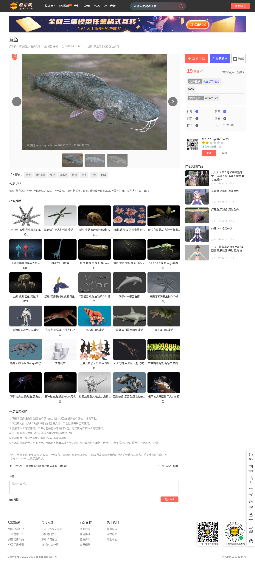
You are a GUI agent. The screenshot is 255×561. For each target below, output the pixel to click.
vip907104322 (220, 139)
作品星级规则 (16, 544)
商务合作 (85, 528)
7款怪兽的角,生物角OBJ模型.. (94, 299)
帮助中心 (112, 539)
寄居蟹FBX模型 (95, 329)
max (103, 174)
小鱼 (93, 174)
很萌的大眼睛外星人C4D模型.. (164, 399)
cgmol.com (42, 556)
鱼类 (84, 174)
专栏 (77, 5)
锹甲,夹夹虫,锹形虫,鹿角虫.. (26, 396)
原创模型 (64, 5)
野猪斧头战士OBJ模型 (26, 329)
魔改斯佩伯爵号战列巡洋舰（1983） (46, 465)
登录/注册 (240, 6)
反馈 (250, 531)
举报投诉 (112, 528)
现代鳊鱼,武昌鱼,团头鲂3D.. (129, 396)
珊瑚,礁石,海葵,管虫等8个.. (129, 229)
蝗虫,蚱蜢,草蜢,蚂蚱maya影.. (95, 265)
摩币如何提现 (49, 539)
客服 (250, 459)
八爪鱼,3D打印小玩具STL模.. (26, 232)
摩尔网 (13, 46)
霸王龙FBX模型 (164, 329)
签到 (250, 471)
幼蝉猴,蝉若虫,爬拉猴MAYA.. (25, 299)
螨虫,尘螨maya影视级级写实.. (94, 232)
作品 (97, 5)
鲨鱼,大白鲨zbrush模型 (129, 329)
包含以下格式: (211, 81)
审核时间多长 (49, 534)
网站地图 (112, 534)
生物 (52, 174)
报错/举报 (53, 46)
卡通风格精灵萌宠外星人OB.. (25, 265)
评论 (250, 495)
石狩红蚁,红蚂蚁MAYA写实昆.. (60, 399)
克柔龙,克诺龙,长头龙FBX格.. (60, 332)
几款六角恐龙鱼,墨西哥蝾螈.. (95, 366)
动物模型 (24, 46)
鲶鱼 (28, 174)
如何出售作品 (16, 539)
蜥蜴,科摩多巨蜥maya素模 (25, 363)
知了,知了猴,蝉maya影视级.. (163, 265)
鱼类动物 (36, 46)
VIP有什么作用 (50, 544)
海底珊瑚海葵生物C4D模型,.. (164, 299)
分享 (250, 519)
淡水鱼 (63, 174)
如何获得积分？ (17, 528)
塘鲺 (74, 174)
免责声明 (85, 539)
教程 (87, 5)
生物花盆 (60, 363)
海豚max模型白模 (129, 296)
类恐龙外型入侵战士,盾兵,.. (95, 396)
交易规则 (85, 544)
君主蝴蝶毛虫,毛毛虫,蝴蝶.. (164, 363)
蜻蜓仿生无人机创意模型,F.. (60, 229)
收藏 (250, 507)
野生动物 (40, 174)
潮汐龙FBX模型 (60, 263)
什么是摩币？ (16, 534)
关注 (209, 153)
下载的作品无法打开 (53, 528)
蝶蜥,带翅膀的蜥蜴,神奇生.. (60, 296)
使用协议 (85, 534)
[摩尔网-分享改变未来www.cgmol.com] (25, 9)
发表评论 (169, 499)
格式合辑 (110, 5)
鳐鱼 (175, 465)
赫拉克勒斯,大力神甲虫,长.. (164, 229)
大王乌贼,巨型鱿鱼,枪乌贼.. (129, 363)
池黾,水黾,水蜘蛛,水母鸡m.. (129, 263)
